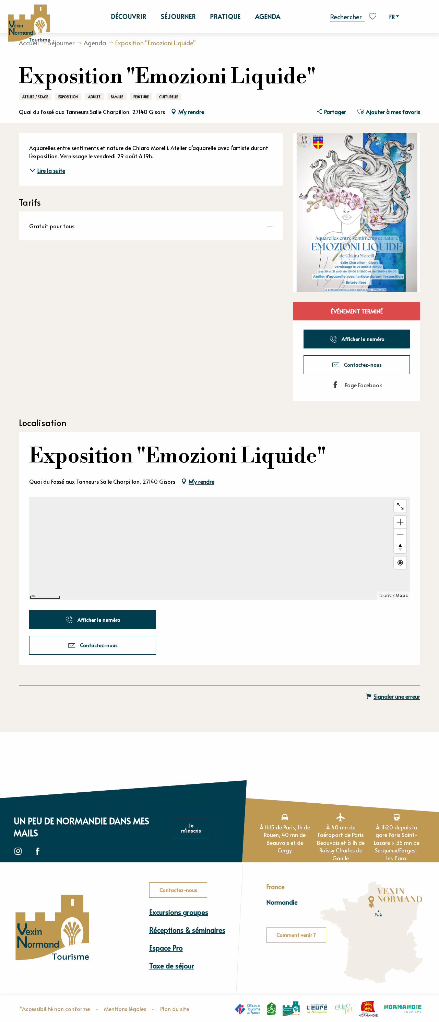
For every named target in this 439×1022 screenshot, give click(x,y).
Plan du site (174, 1008)
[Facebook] (37, 851)
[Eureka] (343, 1008)
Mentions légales (125, 1008)
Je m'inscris (191, 828)
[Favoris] (373, 16)
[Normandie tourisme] (402, 1008)
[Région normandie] (368, 1008)
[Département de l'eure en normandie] (317, 1008)
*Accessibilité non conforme (54, 1008)
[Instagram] (18, 851)
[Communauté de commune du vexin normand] (291, 1009)
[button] (347, 16)
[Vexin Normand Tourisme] (29, 23)
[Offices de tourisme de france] (247, 1008)
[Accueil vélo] (271, 1008)
